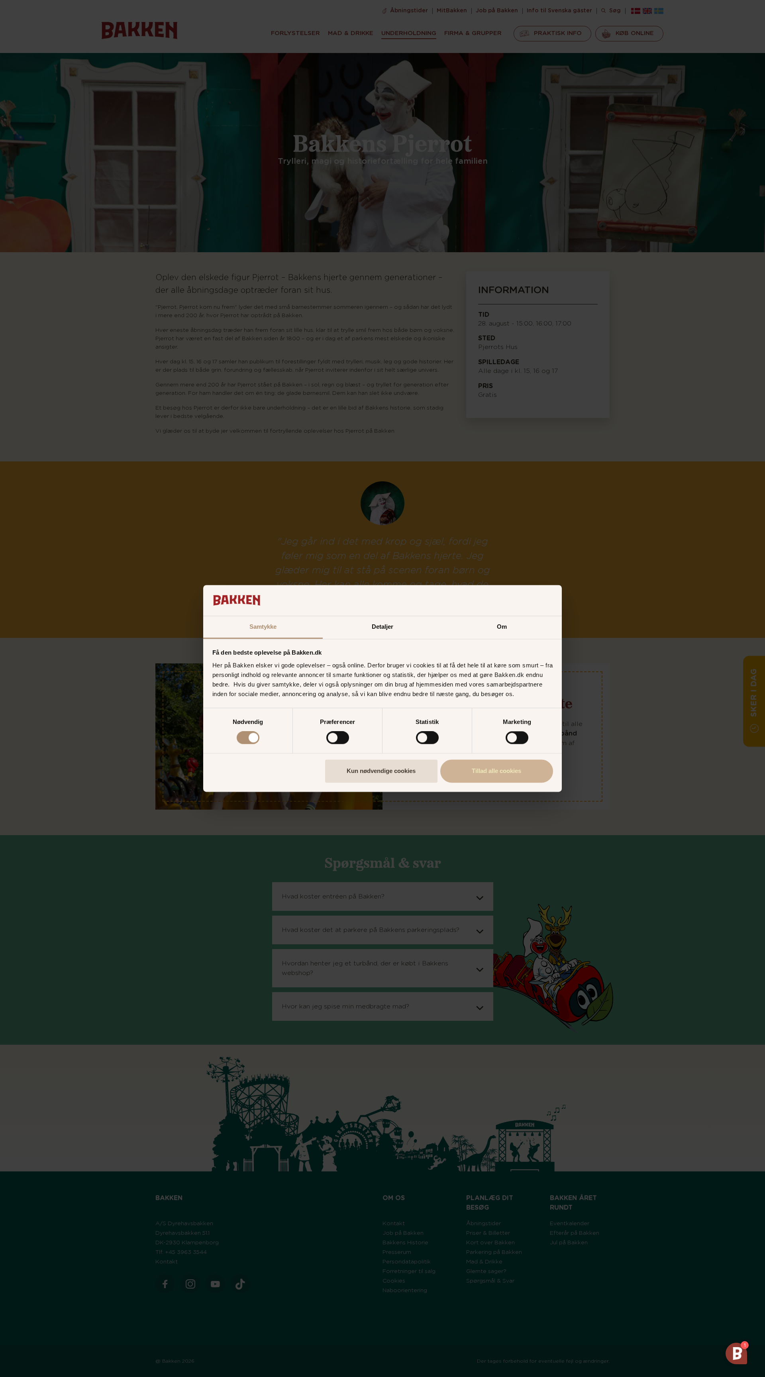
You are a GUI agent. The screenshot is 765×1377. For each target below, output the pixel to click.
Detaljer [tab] (383, 626)
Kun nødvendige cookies (381, 770)
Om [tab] (502, 626)
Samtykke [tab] (263, 626)
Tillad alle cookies (496, 770)
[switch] (337, 738)
